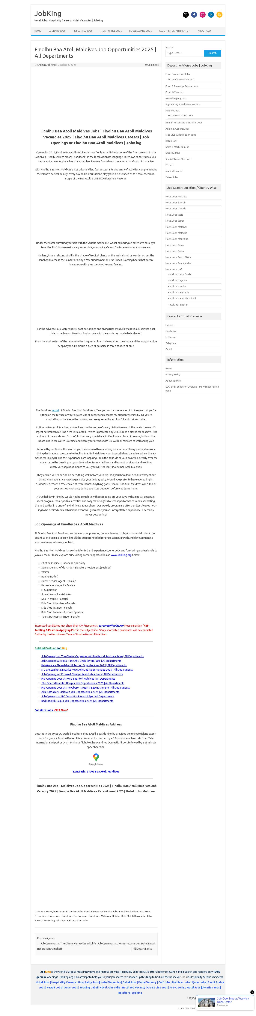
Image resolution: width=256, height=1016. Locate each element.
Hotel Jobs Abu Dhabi (179, 274)
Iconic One (183, 1008)
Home (37, 31)
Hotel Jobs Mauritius (176, 239)
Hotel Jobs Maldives (100, 916)
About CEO (204, 31)
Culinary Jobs (57, 31)
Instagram (170, 337)
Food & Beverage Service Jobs (101, 911)
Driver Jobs (171, 177)
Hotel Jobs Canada (175, 208)
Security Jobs (172, 153)
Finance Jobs (172, 110)
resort (55, 410)
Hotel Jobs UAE (173, 269)
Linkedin (169, 325)
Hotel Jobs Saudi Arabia (178, 263)
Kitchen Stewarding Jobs (181, 79)
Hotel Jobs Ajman (177, 280)
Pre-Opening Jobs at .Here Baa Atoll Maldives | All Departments (78, 678)
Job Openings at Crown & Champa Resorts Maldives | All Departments (82, 674)
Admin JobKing (47, 64)
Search (169, 47)
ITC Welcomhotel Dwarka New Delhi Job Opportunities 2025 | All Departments (87, 669)
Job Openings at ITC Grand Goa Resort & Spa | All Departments (77, 696)
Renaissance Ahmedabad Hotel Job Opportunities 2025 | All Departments (84, 665)
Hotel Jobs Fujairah (178, 292)
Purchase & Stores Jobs (180, 115)
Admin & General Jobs (177, 128)
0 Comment (152, 64)
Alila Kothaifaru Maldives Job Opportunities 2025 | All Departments (80, 691)
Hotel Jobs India (174, 214)
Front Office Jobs (111, 31)
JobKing (47, 13)
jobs (184, 977)
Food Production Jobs (131, 911)
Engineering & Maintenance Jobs (183, 104)
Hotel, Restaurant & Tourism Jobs (64, 911)
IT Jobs (116, 916)
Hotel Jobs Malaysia (176, 233)
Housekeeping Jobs (140, 31)
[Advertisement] (96, 97)
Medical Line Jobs (175, 171)
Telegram (170, 343)
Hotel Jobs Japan (174, 220)
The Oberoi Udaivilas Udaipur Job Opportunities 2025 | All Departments (82, 683)
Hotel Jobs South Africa (178, 257)
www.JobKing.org (121, 555)
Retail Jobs (171, 141)
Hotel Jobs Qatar (174, 251)
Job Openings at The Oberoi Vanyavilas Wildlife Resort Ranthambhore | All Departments (92, 656)
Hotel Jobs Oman (174, 245)
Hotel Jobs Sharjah (178, 304)
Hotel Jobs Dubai (177, 286)
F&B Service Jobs (82, 31)
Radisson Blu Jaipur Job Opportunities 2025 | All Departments (77, 700)
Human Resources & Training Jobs (183, 122)
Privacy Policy (172, 374)
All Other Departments (173, 31)
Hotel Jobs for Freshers (74, 916)
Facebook (170, 331)
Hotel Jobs (54, 916)
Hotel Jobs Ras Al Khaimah (182, 298)
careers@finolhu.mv (111, 625)
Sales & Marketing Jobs (48, 920)
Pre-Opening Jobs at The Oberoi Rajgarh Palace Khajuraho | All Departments (85, 687)
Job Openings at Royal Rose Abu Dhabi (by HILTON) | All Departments (81, 660)
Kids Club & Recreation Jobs (136, 916)
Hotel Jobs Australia (176, 196)
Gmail (168, 349)
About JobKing (173, 380)
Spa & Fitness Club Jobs (75, 920)
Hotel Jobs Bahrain (175, 202)
